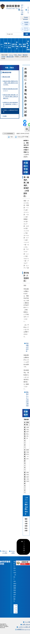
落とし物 (20, 45)
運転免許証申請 (6, 72)
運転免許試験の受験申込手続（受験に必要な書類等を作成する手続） (10, 82)
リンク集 (27, 622)
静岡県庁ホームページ (23, 629)
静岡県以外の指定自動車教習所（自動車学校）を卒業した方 (10, 104)
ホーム (1, 45)
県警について (5, 45)
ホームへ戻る (13, 552)
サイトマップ (26, 29)
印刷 (11, 136)
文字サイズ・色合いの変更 (22, 9)
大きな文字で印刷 (22, 137)
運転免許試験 (10, 56)
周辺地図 (16, 609)
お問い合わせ (26, 624)
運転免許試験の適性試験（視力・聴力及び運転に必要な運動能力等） (10, 96)
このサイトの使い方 (24, 627)
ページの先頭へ (24, 547)
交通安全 (13, 45)
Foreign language (25, 18)
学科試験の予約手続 (27, 347)
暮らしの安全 (9, 45)
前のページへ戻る (4, 552)
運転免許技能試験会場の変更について (10, 89)
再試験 (5, 116)
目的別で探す (26, 23)
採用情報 (24, 45)
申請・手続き (16, 45)
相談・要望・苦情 (28, 45)
